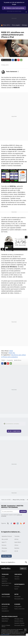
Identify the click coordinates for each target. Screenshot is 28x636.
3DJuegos (16, 576)
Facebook (13, 60)
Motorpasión (17, 596)
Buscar (26, 562)
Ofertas (16, 545)
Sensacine (16, 586)
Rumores (4, 545)
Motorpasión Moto (18, 598)
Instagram (17, 523)
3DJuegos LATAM (18, 618)
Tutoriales (16, 536)
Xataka (3, 576)
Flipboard (18, 60)
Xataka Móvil (5, 578)
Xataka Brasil (5, 621)
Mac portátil (5, 539)
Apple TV (4, 542)
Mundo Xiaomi (5, 585)
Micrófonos (18, 360)
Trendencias (5, 606)
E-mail (21, 60)
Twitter (16, 60)
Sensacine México (18, 621)
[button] (12, 71)
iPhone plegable (16, 25)
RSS (21, 523)
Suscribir (23, 511)
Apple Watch (17, 542)
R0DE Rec (12, 353)
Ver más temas (6, 556)
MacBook (16, 548)
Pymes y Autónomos (19, 608)
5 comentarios (6, 60)
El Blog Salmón (18, 606)
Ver (14, 431)
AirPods (16, 539)
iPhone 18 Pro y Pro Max (19, 499)
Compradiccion (5, 611)
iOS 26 (16, 551)
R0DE (11, 351)
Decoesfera (4, 608)
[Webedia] (6, 569)
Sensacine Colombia (19, 623)
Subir (22, 568)
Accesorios (10, 360)
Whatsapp (24, 25)
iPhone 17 (4, 551)
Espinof (16, 588)
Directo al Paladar (6, 596)
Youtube (14, 523)
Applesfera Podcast (7, 536)
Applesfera (4, 581)
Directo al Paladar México (6, 626)
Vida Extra (16, 578)
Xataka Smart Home (6, 583)
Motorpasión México (19, 625)
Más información (5, 634)
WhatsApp (4, 548)
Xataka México (5, 618)
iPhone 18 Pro (6, 25)
